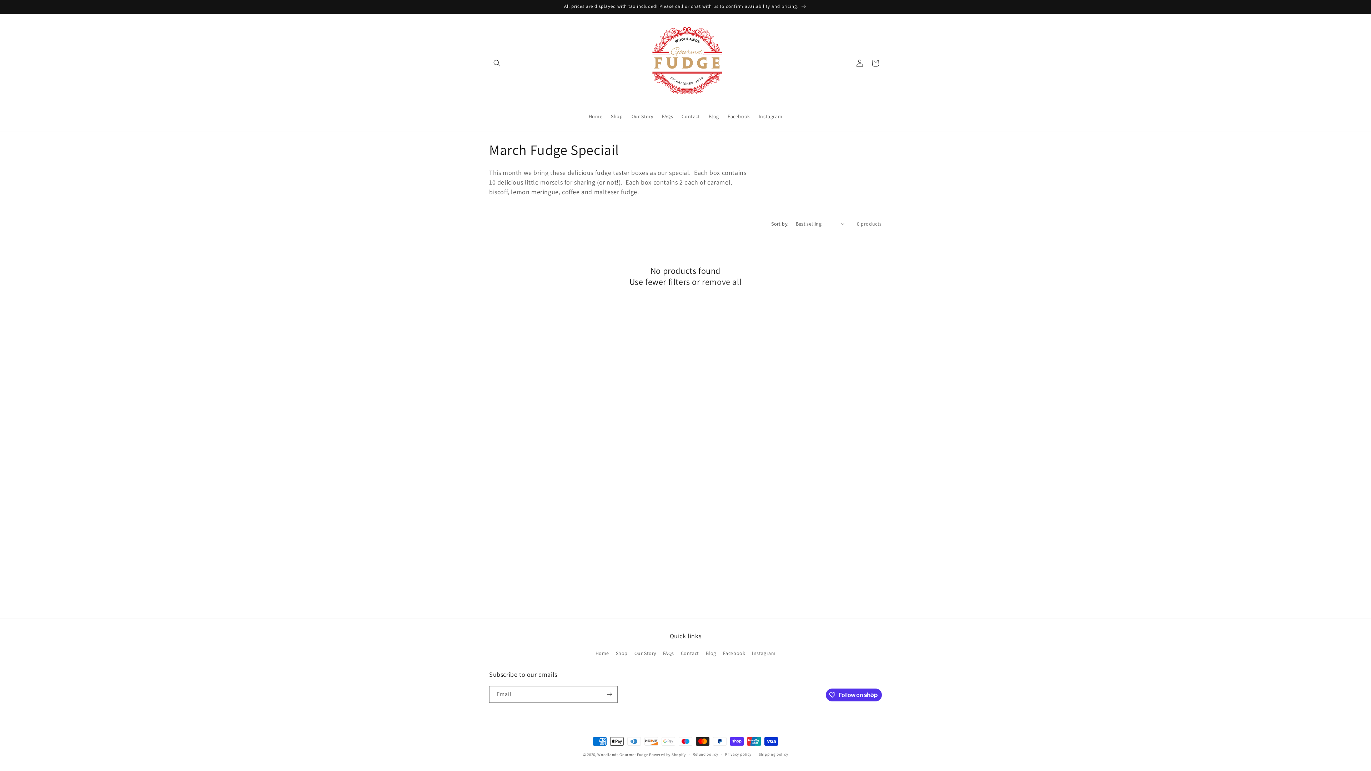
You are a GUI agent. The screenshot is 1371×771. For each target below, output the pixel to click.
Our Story (645, 653)
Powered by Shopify (667, 754)
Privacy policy (738, 754)
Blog (711, 653)
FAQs (668, 653)
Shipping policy (773, 754)
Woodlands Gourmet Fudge (622, 754)
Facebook (734, 653)
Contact (690, 653)
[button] (497, 63)
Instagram (763, 653)
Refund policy (705, 754)
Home (602, 653)
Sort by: (779, 224)
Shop (622, 653)
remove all (722, 281)
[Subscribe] (609, 694)
